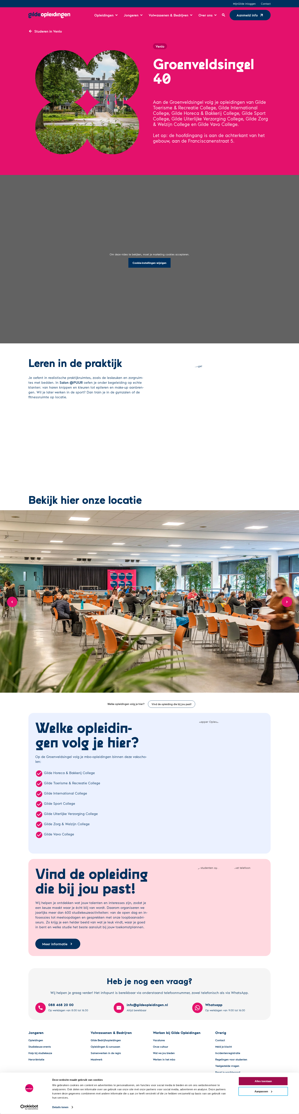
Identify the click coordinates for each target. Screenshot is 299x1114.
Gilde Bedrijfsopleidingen (106, 1040)
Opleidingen (35, 1040)
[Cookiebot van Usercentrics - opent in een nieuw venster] (29, 1107)
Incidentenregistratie (227, 1053)
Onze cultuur (160, 1046)
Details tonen (60, 1107)
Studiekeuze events (39, 1046)
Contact (266, 3)
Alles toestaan (263, 1081)
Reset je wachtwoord (227, 1072)
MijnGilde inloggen (244, 3)
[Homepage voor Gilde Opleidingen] (49, 15)
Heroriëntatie (36, 1059)
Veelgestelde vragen (227, 1065)
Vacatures (159, 1040)
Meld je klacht (223, 1046)
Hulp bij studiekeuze (40, 1053)
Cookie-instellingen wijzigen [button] (149, 262)
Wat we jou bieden (164, 1053)
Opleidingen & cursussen (105, 1046)
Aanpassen (261, 1091)
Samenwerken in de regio (106, 1053)
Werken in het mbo (164, 1059)
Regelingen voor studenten (231, 1059)
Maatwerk (96, 1059)
